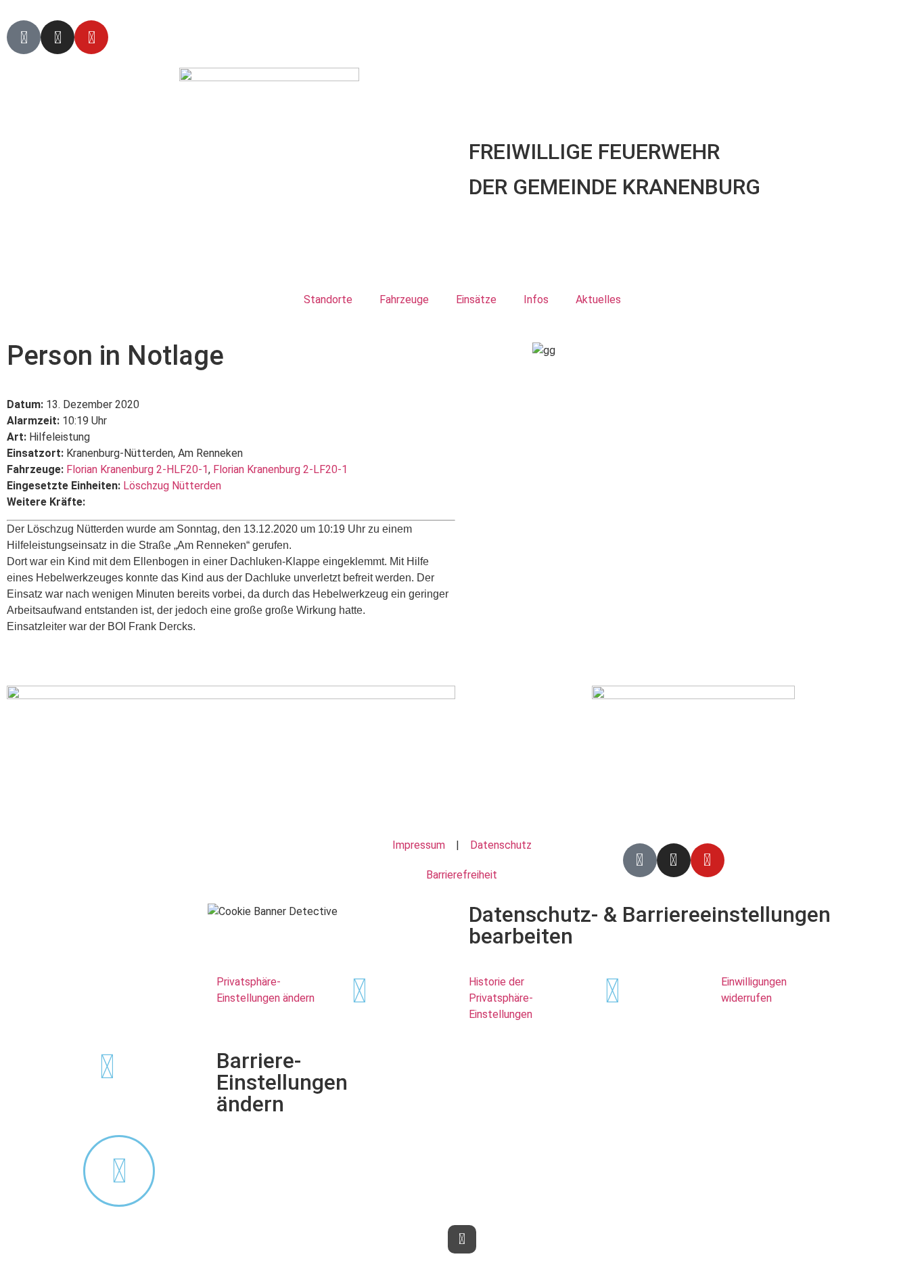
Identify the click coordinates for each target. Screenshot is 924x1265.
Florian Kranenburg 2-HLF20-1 (137, 469)
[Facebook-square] (24, 37)
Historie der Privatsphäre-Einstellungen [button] (501, 998)
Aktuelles (598, 299)
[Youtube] (91, 37)
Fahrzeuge (404, 299)
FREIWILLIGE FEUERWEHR (594, 151)
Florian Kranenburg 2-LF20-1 (280, 469)
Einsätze (476, 299)
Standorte (328, 299)
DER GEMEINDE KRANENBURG (614, 187)
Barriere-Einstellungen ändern (282, 1082)
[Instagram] (57, 37)
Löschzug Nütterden (172, 485)
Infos (536, 299)
